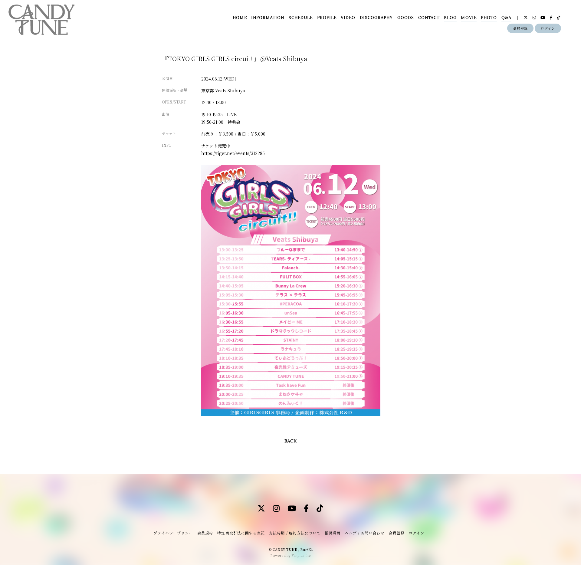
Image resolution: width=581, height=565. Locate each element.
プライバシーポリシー (173, 532)
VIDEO (348, 17)
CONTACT (428, 17)
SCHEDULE (301, 17)
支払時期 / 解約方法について (294, 532)
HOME (240, 17)
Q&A (506, 17)
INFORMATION (267, 17)
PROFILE (326, 17)
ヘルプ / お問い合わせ (364, 532)
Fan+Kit (306, 549)
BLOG (450, 17)
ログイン (548, 28)
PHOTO (489, 17)
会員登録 (520, 28)
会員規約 (205, 532)
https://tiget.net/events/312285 (233, 153)
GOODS (405, 17)
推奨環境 (332, 532)
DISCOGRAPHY (376, 17)
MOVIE (468, 17)
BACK (290, 441)
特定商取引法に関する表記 (240, 532)
